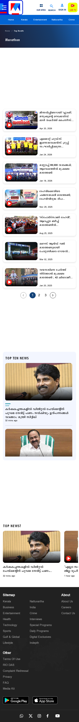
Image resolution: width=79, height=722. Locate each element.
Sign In (62, 10)
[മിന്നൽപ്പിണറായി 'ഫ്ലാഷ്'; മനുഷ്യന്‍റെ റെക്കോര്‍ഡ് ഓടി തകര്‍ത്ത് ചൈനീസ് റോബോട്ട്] (21, 120)
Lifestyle (8, 643)
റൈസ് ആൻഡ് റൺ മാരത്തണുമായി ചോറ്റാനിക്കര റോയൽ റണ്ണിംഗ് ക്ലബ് (54, 247)
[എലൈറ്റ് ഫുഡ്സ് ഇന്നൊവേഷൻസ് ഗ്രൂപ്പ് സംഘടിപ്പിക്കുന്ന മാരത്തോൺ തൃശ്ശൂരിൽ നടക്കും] (21, 146)
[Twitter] (30, 716)
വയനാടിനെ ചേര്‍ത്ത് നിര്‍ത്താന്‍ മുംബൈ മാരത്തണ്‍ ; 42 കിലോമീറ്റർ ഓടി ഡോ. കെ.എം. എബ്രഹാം (57, 274)
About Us (67, 601)
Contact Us (68, 613)
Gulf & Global (11, 637)
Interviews (36, 619)
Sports (7, 631)
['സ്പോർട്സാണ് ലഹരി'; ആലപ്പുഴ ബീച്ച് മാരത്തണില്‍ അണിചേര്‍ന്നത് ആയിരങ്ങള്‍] (21, 225)
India (33, 607)
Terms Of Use (11, 659)
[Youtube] (57, 716)
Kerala (24, 19)
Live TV (73, 10)
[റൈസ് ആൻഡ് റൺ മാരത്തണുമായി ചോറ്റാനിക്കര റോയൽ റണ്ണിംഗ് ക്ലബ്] (21, 251)
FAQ (6, 683)
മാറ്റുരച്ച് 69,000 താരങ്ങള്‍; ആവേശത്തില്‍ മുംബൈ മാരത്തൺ (56, 169)
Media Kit (9, 689)
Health (7, 619)
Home (11, 19)
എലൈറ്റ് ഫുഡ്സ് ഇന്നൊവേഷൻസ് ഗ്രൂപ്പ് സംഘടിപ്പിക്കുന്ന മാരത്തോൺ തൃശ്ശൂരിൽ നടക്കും (54, 143)
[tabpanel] (31, 554)
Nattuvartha (57, 19)
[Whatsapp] (21, 716)
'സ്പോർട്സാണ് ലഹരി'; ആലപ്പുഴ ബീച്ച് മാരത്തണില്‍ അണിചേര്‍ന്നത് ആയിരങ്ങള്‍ (55, 221)
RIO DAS (8, 665)
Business (8, 607)
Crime (72, 19)
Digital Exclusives (40, 637)
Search (52, 10)
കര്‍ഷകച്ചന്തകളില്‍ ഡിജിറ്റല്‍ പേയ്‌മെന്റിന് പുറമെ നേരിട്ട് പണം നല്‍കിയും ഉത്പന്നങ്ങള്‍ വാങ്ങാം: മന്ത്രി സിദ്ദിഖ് (36, 413)
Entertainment (40, 19)
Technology (10, 625)
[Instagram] (39, 716)
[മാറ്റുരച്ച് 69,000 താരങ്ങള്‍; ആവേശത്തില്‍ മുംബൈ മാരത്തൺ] (21, 172)
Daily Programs (39, 631)
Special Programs (41, 625)
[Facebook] (48, 716)
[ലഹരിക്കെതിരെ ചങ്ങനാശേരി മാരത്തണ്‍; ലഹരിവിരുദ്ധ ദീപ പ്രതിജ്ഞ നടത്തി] (21, 199)
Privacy (7, 677)
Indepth (34, 643)
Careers (66, 607)
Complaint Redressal (15, 671)
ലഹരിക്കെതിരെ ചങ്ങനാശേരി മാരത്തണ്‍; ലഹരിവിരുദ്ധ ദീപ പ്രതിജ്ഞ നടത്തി (55, 195)
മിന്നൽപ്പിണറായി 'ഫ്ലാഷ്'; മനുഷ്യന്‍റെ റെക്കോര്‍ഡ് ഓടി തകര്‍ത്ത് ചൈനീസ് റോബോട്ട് (56, 116)
